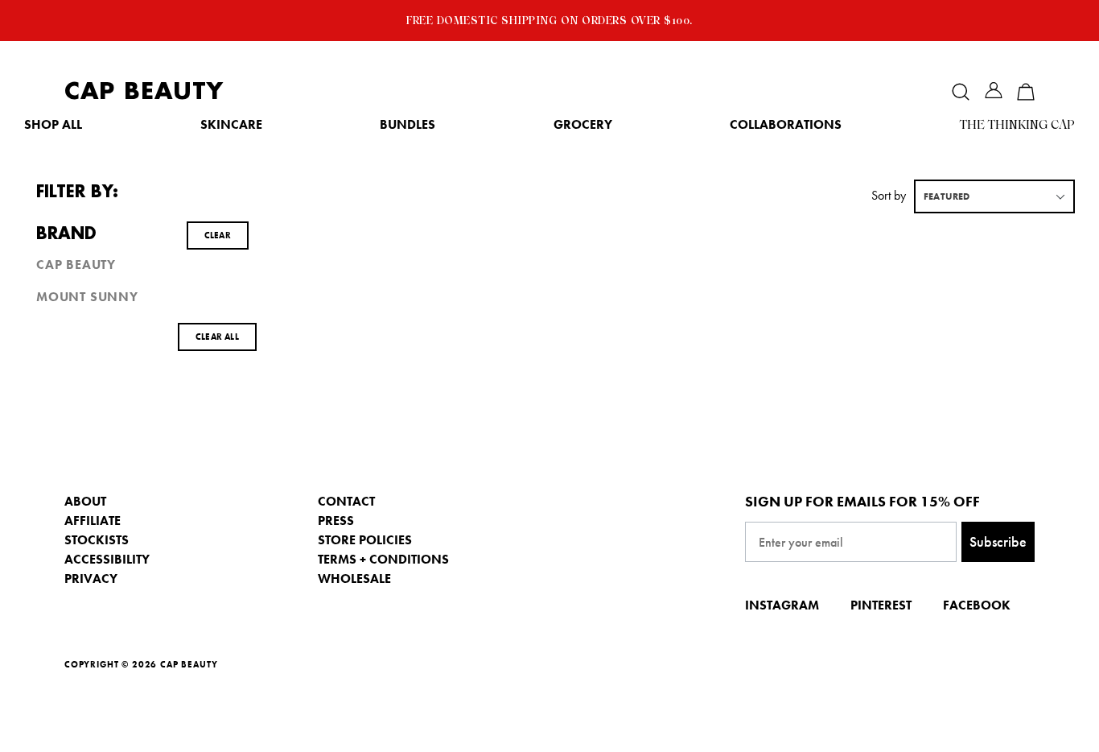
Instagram (782, 605)
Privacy (90, 578)
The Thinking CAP (1017, 124)
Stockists (96, 539)
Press (336, 520)
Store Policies (365, 539)
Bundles (407, 124)
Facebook (977, 605)
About (85, 501)
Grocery (583, 124)
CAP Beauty (144, 91)
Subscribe (998, 541)
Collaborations (786, 124)
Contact (346, 501)
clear (217, 235)
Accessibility (107, 559)
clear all (217, 336)
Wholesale (354, 578)
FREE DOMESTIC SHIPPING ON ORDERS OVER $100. (549, 20)
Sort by (888, 195)
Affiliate (92, 520)
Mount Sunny (87, 297)
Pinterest (881, 605)
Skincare (231, 124)
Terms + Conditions (383, 559)
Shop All (53, 124)
